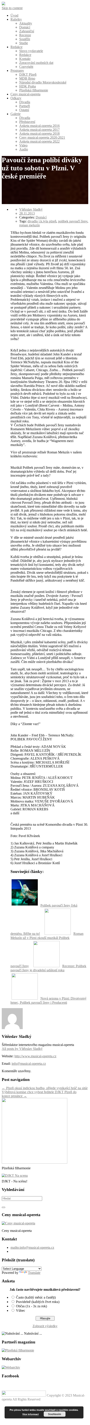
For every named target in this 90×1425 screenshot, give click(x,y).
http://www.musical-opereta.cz (35, 1056)
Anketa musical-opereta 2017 (39, 129)
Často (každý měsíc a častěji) (36, 1297)
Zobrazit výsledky (45, 1326)
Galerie (15, 114)
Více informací (30, 1414)
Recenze (25, 35)
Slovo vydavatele (31, 51)
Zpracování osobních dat (36, 63)
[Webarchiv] (11, 1367)
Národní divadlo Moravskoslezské (42, 82)
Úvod (14, 15)
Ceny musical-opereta (25, 94)
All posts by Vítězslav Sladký (22, 1049)
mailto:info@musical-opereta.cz (32, 1247)
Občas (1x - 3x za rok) (31, 1306)
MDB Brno (27, 78)
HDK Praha (27, 86)
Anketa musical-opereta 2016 (39, 126)
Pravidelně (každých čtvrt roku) (37, 1302)
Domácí (24, 27)
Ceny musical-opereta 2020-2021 (42, 137)
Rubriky (16, 19)
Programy (17, 70)
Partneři (24, 106)
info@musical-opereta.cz (29, 1063)
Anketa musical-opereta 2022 (39, 141)
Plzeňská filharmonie (33, 90)
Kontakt (24, 59)
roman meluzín (29, 225)
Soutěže (24, 39)
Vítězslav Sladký (31, 209)
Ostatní (24, 110)
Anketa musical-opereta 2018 (39, 133)
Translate (34, 1273)
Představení (27, 122)
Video (23, 145)
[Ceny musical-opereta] (18, 1223)
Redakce (16, 47)
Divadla (24, 102)
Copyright (26, 66)
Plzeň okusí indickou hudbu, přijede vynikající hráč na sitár (45, 1088)
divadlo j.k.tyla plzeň (42, 221)
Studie (23, 43)
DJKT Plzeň (27, 74)
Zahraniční (26, 31)
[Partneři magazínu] (18, 1350)
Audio (23, 149)
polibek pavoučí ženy (72, 221)
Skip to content (12, 8)
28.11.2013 (27, 213)
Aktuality (25, 23)
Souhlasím (54, 1414)
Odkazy (15, 98)
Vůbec (20, 1310)
